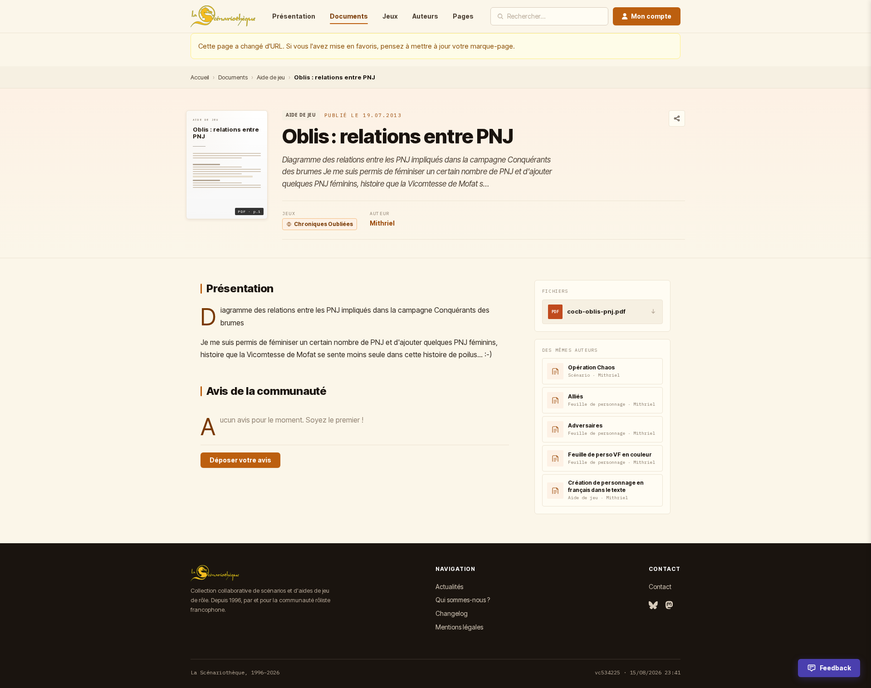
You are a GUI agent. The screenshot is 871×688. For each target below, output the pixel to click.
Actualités (449, 586)
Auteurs (425, 16)
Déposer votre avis (240, 460)
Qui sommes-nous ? (463, 600)
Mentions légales (459, 627)
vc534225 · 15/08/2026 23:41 (637, 672)
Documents (349, 16)
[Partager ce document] (677, 118)
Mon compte (651, 16)
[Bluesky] (653, 606)
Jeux (390, 16)
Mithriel (382, 223)
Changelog (452, 613)
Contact (660, 586)
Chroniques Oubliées (323, 224)
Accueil (200, 77)
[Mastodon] (669, 606)
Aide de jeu (271, 77)
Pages (463, 16)
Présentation (293, 16)
